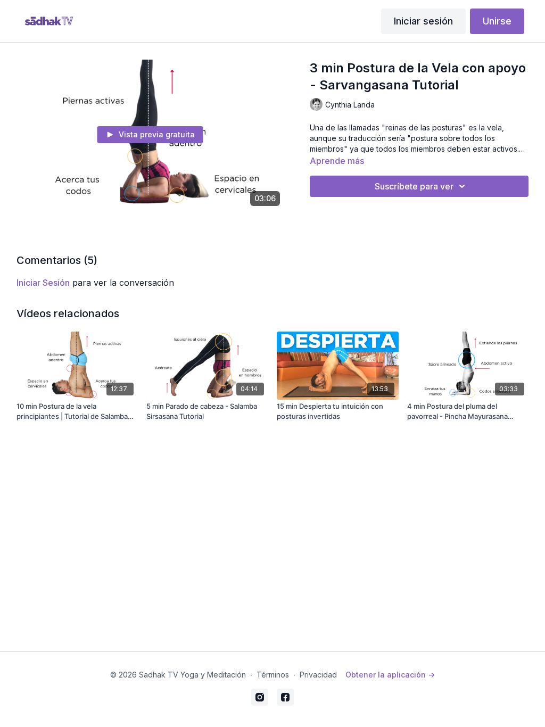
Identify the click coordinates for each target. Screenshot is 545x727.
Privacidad (318, 674)
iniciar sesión (43, 282)
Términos (273, 674)
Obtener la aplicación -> (390, 674)
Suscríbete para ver (414, 186)
